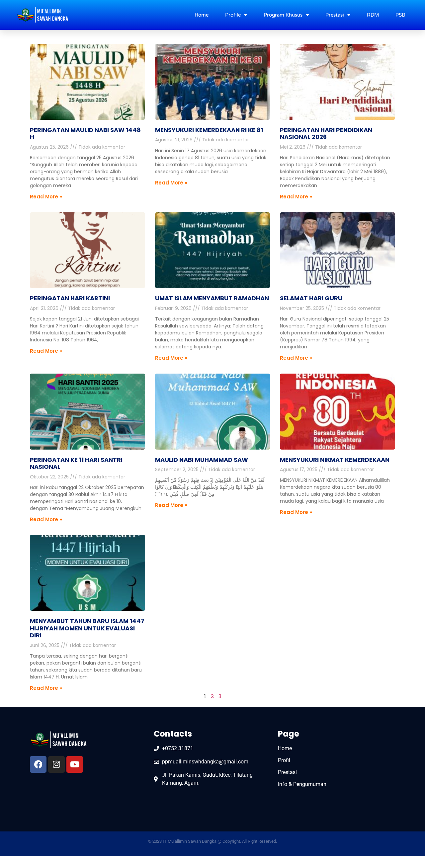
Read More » (46, 196)
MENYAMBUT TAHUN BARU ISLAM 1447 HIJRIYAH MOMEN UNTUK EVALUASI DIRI (87, 628)
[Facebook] (38, 764)
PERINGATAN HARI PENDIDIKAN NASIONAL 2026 (326, 133)
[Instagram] (56, 764)
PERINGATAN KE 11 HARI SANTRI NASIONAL (76, 463)
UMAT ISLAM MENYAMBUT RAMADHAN (212, 298)
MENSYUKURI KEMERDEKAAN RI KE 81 (209, 130)
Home (202, 15)
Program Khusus (283, 15)
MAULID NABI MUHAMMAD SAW (201, 460)
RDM (373, 15)
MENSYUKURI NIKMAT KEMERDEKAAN (334, 460)
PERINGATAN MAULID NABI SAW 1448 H (85, 133)
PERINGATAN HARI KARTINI (70, 298)
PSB (400, 15)
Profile (233, 15)
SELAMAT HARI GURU (311, 298)
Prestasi (334, 15)
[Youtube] (74, 764)
